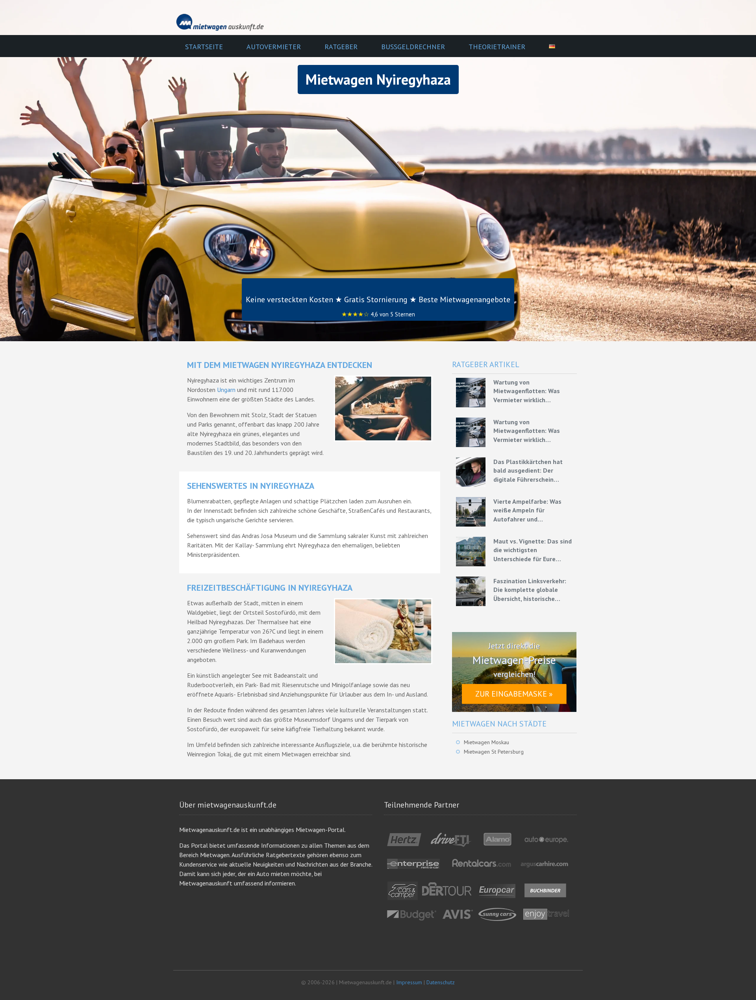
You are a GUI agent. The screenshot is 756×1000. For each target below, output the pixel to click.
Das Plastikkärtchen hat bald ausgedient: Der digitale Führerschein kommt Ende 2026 (528, 471)
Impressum (409, 982)
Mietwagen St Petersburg (494, 751)
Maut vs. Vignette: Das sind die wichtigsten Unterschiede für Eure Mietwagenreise (532, 550)
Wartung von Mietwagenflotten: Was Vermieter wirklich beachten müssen (526, 391)
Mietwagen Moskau (486, 742)
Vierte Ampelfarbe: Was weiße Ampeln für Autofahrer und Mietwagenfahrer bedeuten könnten (533, 510)
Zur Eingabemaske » (514, 694)
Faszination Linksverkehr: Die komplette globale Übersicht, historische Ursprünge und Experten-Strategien (529, 590)
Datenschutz (440, 982)
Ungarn (226, 390)
